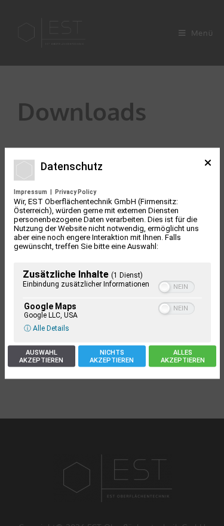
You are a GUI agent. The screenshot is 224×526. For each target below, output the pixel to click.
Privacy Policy (75, 191)
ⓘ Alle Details (46, 328)
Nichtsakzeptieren (112, 356)
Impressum (30, 191)
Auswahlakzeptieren (41, 356)
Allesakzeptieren (183, 356)
